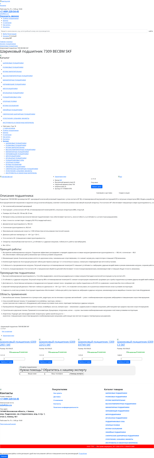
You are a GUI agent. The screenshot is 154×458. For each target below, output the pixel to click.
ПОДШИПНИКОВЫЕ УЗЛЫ (15, 160)
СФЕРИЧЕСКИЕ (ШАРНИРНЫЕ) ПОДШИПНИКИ (22, 169)
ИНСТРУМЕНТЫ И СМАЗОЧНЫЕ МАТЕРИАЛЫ (21, 173)
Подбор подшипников (10, 18)
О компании (7, 23)
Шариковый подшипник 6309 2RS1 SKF (18, 343)
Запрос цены (96, 187)
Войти (5, 34)
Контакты (6, 27)
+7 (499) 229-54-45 (9, 11)
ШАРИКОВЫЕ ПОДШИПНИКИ (16, 143)
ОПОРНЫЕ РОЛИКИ (13, 162)
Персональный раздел (8, 424)
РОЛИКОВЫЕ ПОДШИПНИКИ (16, 145)
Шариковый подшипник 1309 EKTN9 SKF (96, 343)
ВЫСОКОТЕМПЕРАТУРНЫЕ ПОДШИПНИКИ (20, 150)
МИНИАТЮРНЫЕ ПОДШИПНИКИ (17, 152)
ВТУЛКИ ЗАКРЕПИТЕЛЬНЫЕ (15, 147)
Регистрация (11, 34)
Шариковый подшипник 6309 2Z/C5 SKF (57, 343)
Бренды (5, 21)
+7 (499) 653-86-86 (9, 128)
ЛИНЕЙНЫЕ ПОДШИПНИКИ (15, 167)
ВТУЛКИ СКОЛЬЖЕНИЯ (13, 164)
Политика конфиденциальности (65, 407)
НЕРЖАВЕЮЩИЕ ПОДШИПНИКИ (17, 154)
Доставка (57, 397)
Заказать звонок (9, 16)
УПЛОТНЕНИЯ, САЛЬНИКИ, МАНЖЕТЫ (19, 171)
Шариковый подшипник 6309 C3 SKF (135, 343)
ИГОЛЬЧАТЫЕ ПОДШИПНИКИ (16, 158)
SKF (61, 180)
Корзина (6, 36)
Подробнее (83, 454)
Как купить (6, 25)
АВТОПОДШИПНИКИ (13, 156)
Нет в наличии (7, 331)
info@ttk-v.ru (4, 14)
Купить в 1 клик (6, 362)
